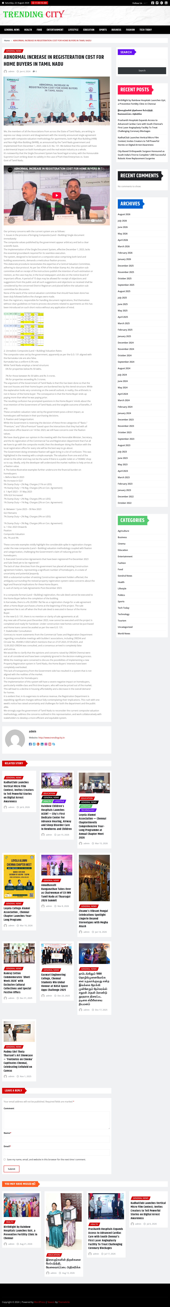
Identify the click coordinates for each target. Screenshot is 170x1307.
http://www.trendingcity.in (52, 737)
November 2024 (126, 349)
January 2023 (124, 490)
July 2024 (122, 374)
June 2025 (123, 304)
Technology (123, 614)
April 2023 (123, 471)
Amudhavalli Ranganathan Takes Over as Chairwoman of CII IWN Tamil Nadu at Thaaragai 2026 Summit (56, 893)
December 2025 (126, 265)
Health (28, 30)
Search (126, 52)
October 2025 (124, 278)
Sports (103, 30)
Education (88, 30)
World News (124, 633)
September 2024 (126, 361)
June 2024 (123, 381)
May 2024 (123, 387)
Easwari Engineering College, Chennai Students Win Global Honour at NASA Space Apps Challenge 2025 (54, 982)
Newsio (51, 1302)
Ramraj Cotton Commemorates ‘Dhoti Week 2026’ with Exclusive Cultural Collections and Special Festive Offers (17, 983)
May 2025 (123, 310)
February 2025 (125, 329)
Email (7, 1146)
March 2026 (124, 246)
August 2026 (124, 214)
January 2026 (124, 259)
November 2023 (126, 426)
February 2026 (125, 252)
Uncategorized (125, 627)
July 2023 (122, 451)
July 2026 (122, 220)
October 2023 (124, 432)
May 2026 (123, 233)
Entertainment (55, 30)
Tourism (122, 620)
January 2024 (124, 413)
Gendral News (12, 30)
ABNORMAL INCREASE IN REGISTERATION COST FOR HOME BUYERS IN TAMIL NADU (52, 40)
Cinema (121, 543)
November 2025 (126, 272)
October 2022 (124, 502)
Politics (121, 595)
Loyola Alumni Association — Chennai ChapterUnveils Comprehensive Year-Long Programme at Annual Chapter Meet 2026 (92, 826)
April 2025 (123, 317)
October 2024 (124, 355)
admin (11, 71)
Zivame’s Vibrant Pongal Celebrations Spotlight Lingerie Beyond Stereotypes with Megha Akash (93, 919)
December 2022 (126, 496)
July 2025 (122, 297)
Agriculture (123, 530)
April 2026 (123, 240)
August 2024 (124, 368)
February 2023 (125, 483)
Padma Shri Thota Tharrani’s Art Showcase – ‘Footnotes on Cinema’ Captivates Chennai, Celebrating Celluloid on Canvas (18, 1061)
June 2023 (123, 458)
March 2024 (124, 400)
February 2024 (125, 406)
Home (7, 40)
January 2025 (124, 336)
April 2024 (123, 393)
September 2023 (126, 438)
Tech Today (146, 30)
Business (116, 30)
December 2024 (126, 342)
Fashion (130, 30)
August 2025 (124, 291)
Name (7, 1133)
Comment (9, 1108)
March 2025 (124, 323)
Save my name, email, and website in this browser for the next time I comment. (46, 1159)
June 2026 (123, 227)
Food (39, 30)
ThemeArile (64, 1302)
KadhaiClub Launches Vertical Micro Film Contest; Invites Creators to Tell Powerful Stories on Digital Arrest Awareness (19, 792)
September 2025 (126, 284)
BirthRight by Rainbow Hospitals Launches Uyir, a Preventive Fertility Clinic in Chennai (20, 1233)
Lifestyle (73, 30)
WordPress (39, 1302)
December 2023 (126, 419)
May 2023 (123, 464)
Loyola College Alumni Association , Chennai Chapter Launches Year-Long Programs (18, 914)
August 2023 (124, 445)
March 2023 (124, 477)
